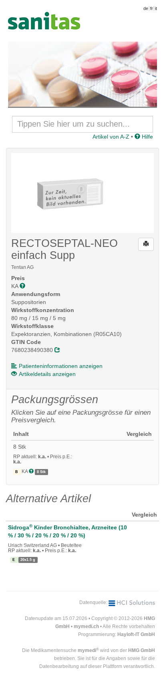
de (145, 8)
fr (151, 8)
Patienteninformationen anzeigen (61, 366)
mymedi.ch (86, 626)
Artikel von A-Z (111, 136)
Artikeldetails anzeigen (47, 374)
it (156, 8)
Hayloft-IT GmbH (136, 634)
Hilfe (146, 136)
